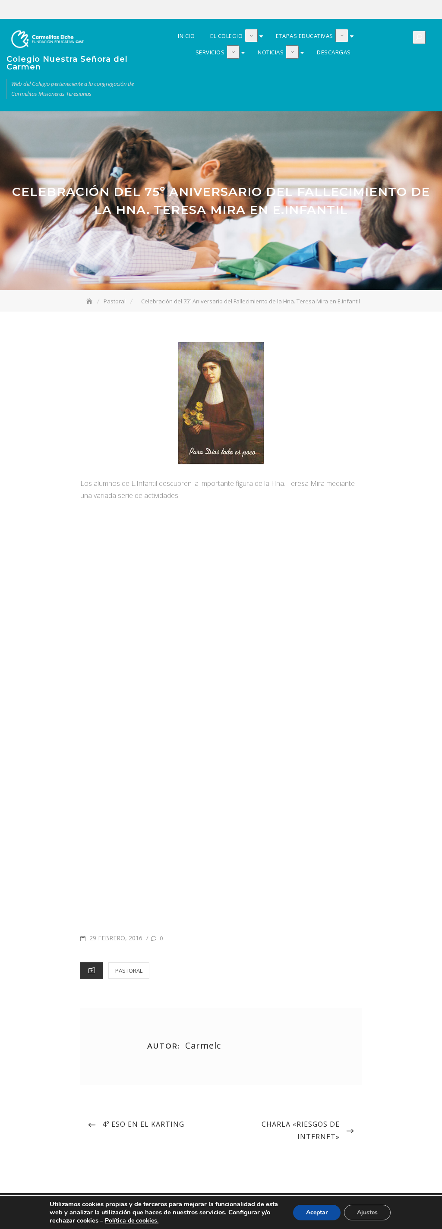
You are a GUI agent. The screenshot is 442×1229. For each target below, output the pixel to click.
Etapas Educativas (391, 10)
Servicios (404, 10)
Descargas (430, 10)
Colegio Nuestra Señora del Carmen (67, 63)
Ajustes (367, 1212)
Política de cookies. (131, 1220)
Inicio (365, 10)
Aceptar (317, 1212)
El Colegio (378, 10)
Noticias (417, 10)
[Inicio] (90, 301)
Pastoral (128, 970)
